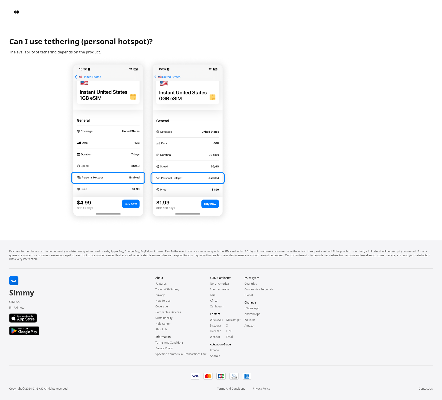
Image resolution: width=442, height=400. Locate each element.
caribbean (216, 306)
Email (229, 337)
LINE (229, 331)
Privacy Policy (261, 389)
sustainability (163, 318)
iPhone (214, 350)
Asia (212, 295)
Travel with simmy (167, 289)
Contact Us (426, 389)
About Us (161, 329)
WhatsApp (216, 320)
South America (219, 289)
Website (249, 320)
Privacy (160, 295)
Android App (252, 314)
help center (163, 324)
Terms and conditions (169, 343)
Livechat (215, 331)
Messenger (233, 320)
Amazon (249, 325)
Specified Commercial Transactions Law (180, 354)
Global (248, 295)
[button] (16, 12)
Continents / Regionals (258, 289)
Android (215, 356)
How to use (163, 301)
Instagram (216, 325)
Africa (214, 301)
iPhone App (251, 308)
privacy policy (164, 348)
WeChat (215, 337)
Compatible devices (168, 312)
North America (219, 284)
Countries (250, 284)
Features (161, 284)
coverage (161, 306)
